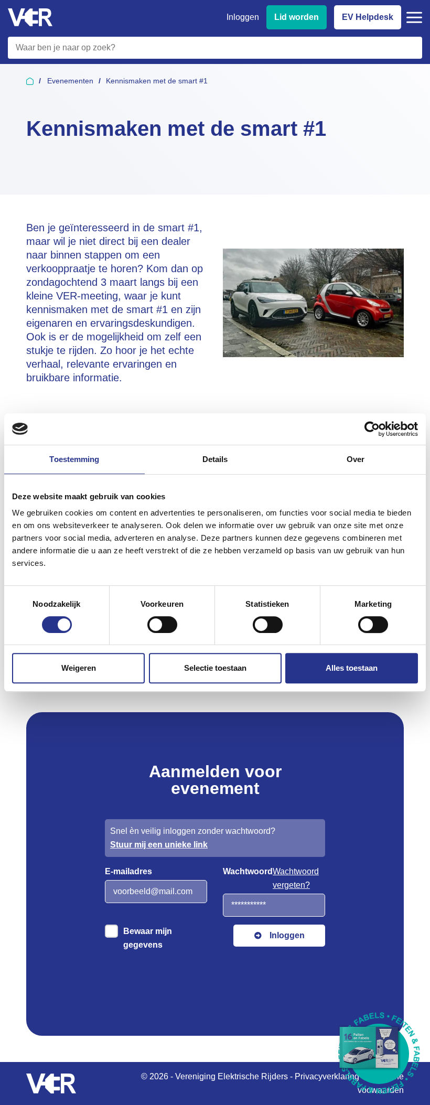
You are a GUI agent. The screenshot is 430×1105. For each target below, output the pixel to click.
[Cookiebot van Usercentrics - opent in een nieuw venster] (372, 429)
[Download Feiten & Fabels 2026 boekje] (379, 1054)
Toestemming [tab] (74, 459)
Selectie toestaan (215, 667)
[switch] (162, 624)
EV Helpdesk (367, 17)
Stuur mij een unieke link (159, 844)
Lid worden (296, 17)
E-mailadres (128, 871)
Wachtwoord (248, 871)
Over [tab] (355, 459)
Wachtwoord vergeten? (296, 878)
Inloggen (243, 17)
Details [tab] (215, 459)
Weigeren (78, 667)
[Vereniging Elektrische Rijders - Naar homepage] (30, 17)
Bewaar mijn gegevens (147, 938)
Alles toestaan (352, 667)
